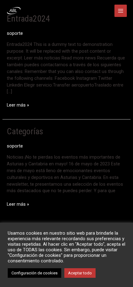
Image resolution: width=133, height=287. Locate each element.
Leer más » (18, 105)
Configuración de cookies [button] (34, 273)
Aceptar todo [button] (80, 273)
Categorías (25, 131)
